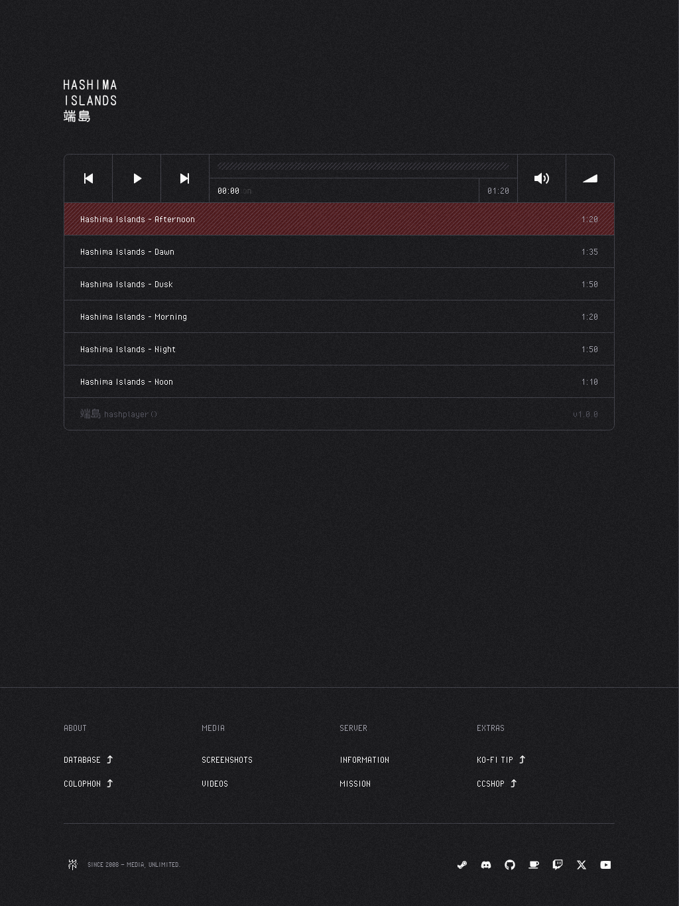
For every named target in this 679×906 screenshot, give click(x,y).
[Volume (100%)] (590, 178)
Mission (355, 783)
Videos (215, 783)
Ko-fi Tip (495, 759)
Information (364, 759)
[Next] (185, 178)
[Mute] (542, 178)
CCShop (491, 783)
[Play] (136, 178)
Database (82, 759)
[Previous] (88, 178)
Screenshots (227, 759)
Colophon (82, 783)
